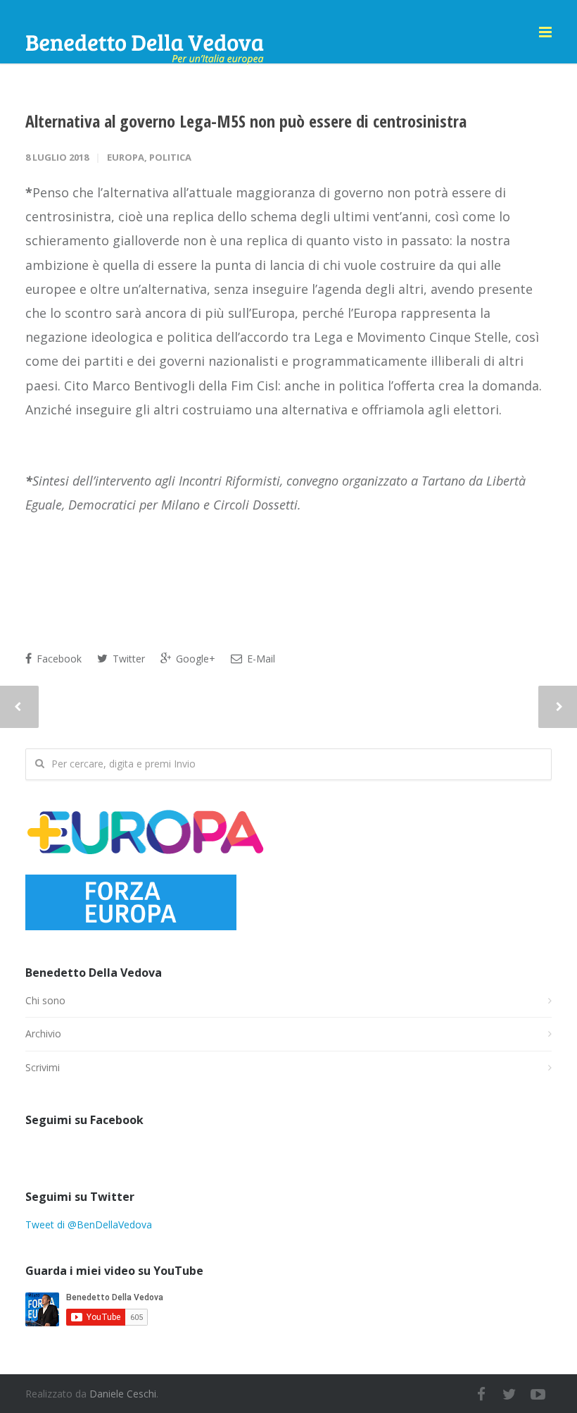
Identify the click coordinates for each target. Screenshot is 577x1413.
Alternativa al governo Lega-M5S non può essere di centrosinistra (246, 120)
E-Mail (259, 658)
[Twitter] (509, 1394)
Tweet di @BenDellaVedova (88, 1224)
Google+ (194, 658)
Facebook (58, 658)
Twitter (127, 658)
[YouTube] (538, 1394)
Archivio (43, 1033)
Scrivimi (42, 1067)
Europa (125, 157)
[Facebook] (481, 1394)
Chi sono (45, 1000)
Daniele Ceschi (122, 1393)
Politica (170, 157)
